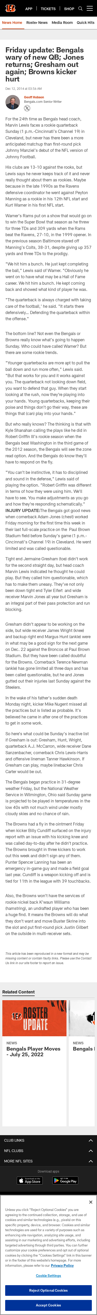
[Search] (80, 8)
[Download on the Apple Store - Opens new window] (30, 1181)
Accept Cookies (48, 1305)
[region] (48, 1255)
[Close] (90, 1202)
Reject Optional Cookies (48, 1290)
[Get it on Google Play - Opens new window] (65, 1183)
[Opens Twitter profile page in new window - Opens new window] (27, 108)
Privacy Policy (62, 1265)
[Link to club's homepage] (10, 6)
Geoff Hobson (34, 97)
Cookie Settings (48, 1275)
